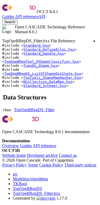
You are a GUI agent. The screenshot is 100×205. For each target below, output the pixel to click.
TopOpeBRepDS (27, 188)
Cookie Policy (51, 165)
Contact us (68, 155)
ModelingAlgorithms (30, 179)
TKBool (20, 183)
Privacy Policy (14, 165)
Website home (14, 155)
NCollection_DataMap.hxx (48, 82)
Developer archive (42, 155)
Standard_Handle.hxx (43, 53)
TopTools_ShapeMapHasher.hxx (52, 78)
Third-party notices (80, 165)
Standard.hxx (36, 45)
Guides (8, 16)
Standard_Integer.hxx (44, 86)
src (15, 174)
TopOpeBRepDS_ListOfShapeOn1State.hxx (42, 74)
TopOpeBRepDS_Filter (34, 109)
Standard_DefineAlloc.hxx (49, 49)
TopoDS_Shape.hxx (40, 66)
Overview (10, 145)
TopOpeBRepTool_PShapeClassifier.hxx (41, 61)
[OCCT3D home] (19, 11)
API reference (44, 145)
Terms (33, 165)
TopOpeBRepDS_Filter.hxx (36, 193)
